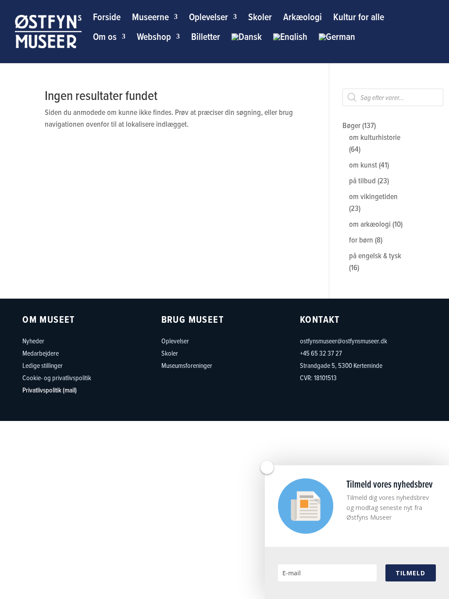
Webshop (154, 38)
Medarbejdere (40, 353)
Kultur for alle (358, 19)
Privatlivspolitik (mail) (49, 390)
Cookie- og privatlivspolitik (56, 377)
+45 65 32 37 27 (321, 353)
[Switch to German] (337, 43)
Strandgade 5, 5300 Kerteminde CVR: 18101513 (341, 371)
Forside (107, 19)
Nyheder (33, 341)
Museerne (150, 19)
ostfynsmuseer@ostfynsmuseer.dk (343, 341)
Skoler (260, 19)
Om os (105, 38)
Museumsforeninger (186, 365)
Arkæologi (302, 19)
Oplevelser (208, 19)
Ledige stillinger (42, 365)
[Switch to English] (290, 43)
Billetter (205, 38)
